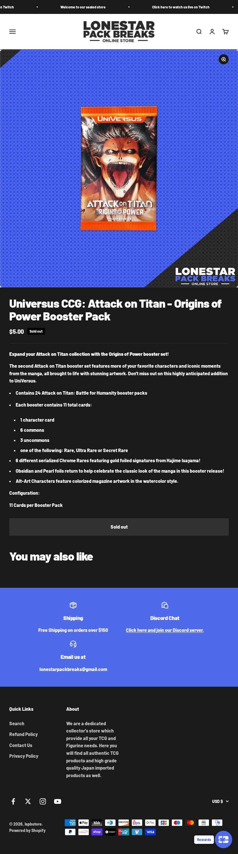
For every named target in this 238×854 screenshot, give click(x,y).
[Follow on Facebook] (13, 801)
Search (16, 723)
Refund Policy (23, 734)
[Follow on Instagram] (43, 801)
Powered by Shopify (27, 830)
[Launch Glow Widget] (223, 839)
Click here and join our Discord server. (165, 630)
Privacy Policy (23, 756)
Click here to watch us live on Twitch (164, 7)
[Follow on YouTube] (58, 801)
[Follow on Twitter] (28, 801)
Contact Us (20, 745)
